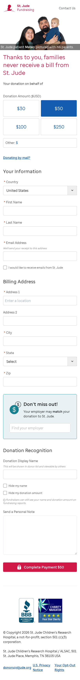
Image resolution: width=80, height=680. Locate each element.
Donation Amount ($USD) (22, 96)
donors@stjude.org (17, 667)
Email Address (15, 243)
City (8, 332)
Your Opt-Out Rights (65, 667)
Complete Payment (44, 567)
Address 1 (12, 292)
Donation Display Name (20, 461)
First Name (13, 202)
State (9, 353)
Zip (7, 373)
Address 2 (10, 312)
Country (11, 182)
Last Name (13, 222)
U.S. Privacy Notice (41, 667)
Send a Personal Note (19, 512)
